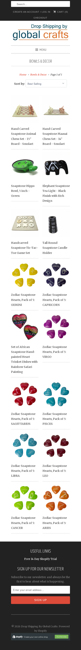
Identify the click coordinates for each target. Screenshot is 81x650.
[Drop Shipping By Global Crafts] (40, 33)
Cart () (62, 12)
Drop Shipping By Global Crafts (39, 626)
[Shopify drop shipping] (40, 638)
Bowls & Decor (40, 61)
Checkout (40, 18)
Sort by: (20, 84)
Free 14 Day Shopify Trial (40, 559)
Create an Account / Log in (31, 12)
